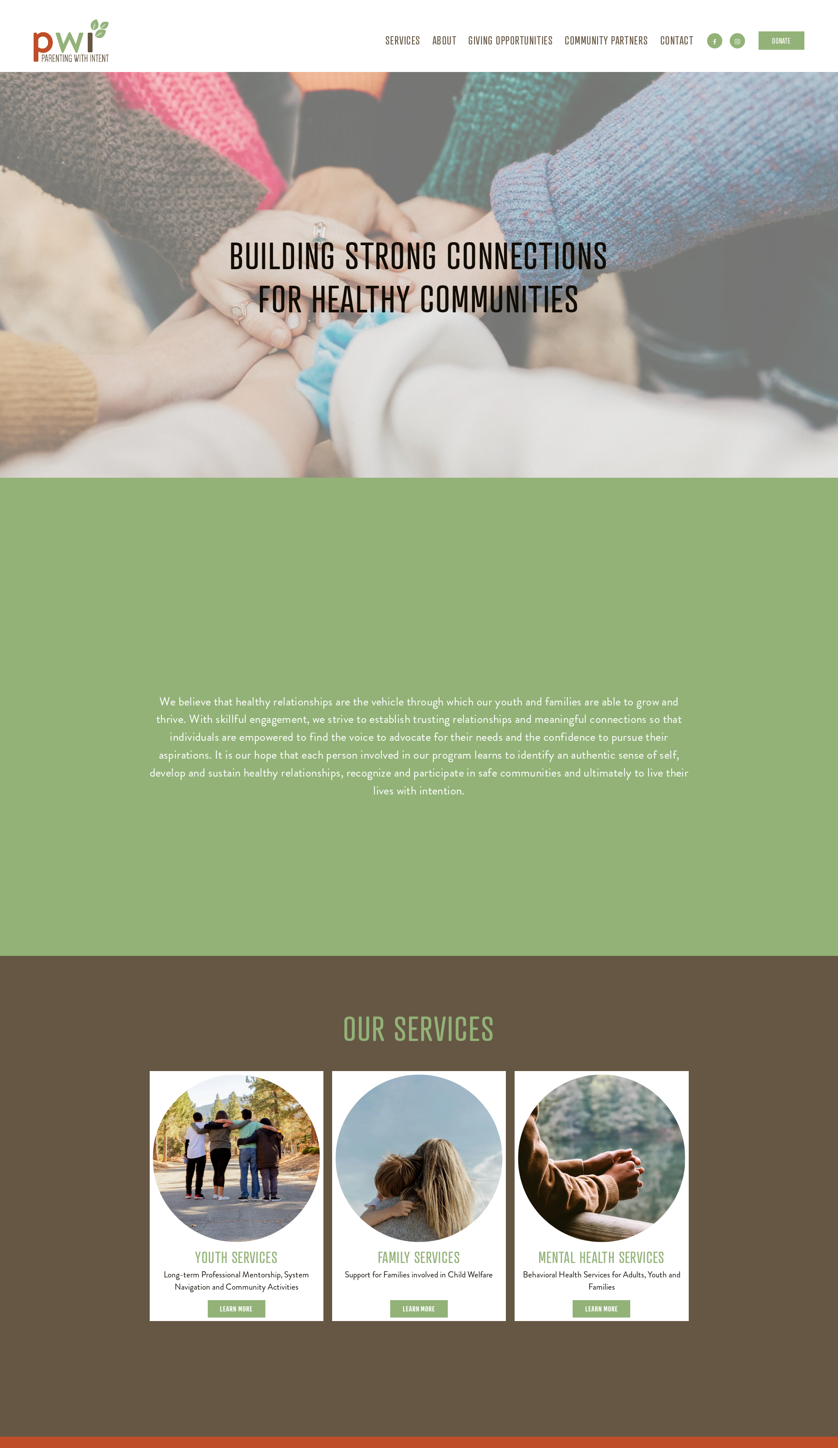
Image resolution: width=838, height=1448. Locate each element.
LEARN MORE (236, 1308)
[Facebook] (714, 40)
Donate (781, 40)
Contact (677, 40)
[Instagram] (737, 40)
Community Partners (607, 40)
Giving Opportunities (510, 40)
